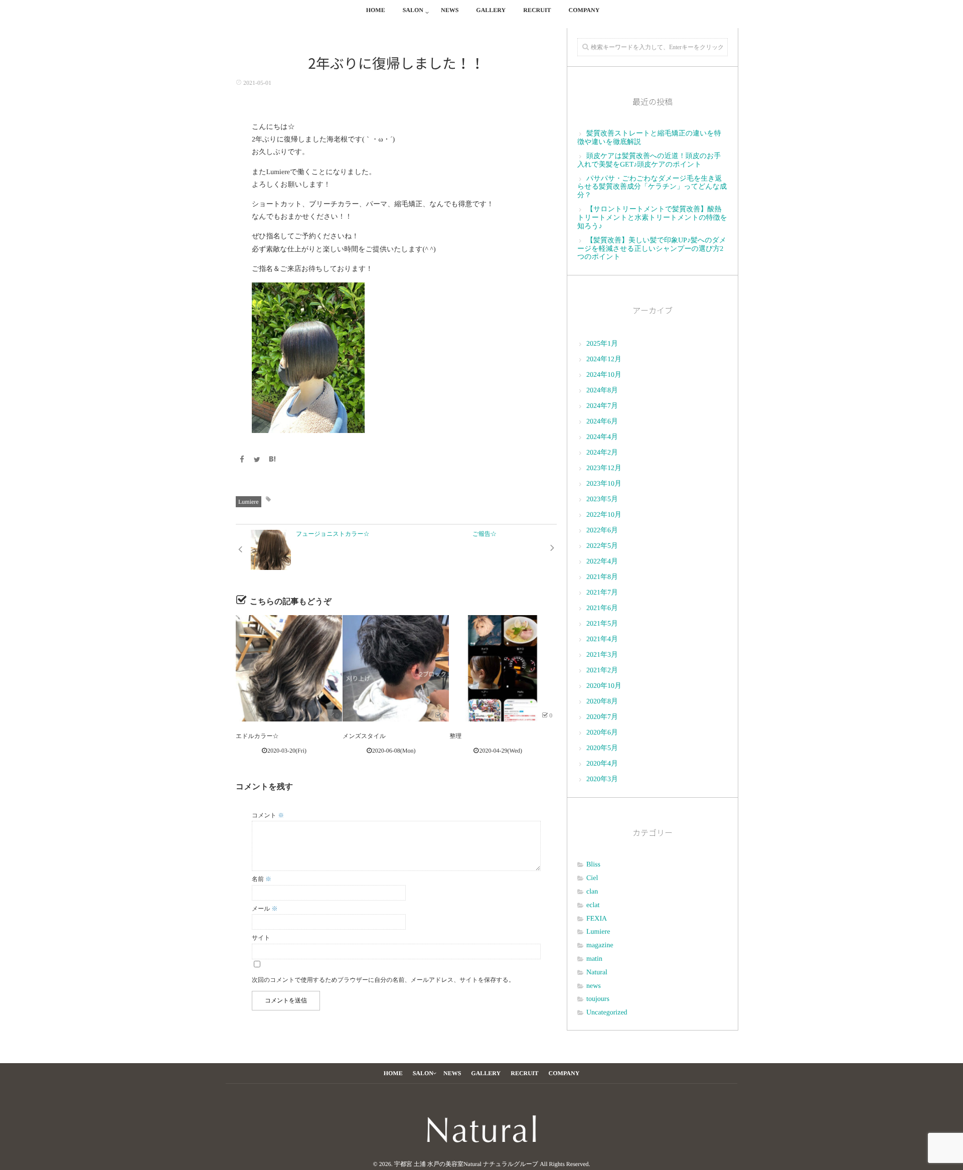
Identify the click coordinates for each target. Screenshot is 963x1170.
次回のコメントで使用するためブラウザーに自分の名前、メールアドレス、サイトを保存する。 (383, 979)
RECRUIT (537, 10)
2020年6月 (602, 733)
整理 (455, 736)
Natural (596, 972)
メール (265, 908)
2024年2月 (602, 453)
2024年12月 (603, 359)
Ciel (592, 878)
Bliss (593, 864)
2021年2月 (602, 670)
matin (594, 959)
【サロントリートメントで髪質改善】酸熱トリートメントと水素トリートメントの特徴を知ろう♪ (652, 218)
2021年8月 (602, 577)
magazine (599, 945)
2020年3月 (602, 779)
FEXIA (596, 919)
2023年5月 (602, 499)
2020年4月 (602, 764)
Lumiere (248, 501)
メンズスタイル (364, 736)
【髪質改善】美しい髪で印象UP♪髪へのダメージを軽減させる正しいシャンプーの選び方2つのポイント (651, 249)
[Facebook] (242, 460)
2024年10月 (603, 375)
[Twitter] (257, 460)
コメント (268, 815)
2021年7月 (602, 593)
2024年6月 (602, 421)
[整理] (502, 668)
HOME (375, 10)
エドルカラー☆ (257, 736)
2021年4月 (602, 639)
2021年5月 (602, 624)
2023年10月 (603, 484)
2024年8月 (602, 390)
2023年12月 (603, 468)
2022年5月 (602, 546)
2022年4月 (602, 561)
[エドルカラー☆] (289, 668)
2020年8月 (602, 701)
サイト (261, 937)
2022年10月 (603, 515)
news (593, 986)
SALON (413, 10)
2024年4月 (602, 437)
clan (592, 892)
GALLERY (491, 10)
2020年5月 (602, 748)
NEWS (449, 10)
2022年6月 (602, 530)
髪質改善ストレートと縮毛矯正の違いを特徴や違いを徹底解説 (649, 138)
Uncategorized (606, 1012)
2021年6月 (602, 608)
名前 (261, 879)
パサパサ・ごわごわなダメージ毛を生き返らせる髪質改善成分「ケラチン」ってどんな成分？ (652, 187)
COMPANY (584, 10)
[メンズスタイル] (396, 668)
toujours (597, 999)
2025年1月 (602, 344)
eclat (592, 905)
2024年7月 (602, 406)
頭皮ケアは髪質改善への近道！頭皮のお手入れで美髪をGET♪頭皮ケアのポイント (649, 161)
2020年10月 (603, 686)
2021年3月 (602, 655)
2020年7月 (602, 717)
